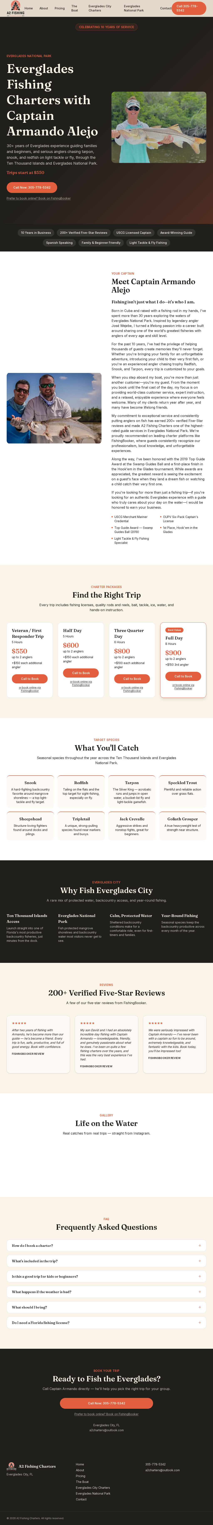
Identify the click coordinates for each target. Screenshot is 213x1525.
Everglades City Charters (100, 8)
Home (29, 8)
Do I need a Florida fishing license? (106, 1322)
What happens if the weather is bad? (106, 1291)
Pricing (60, 8)
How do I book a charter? (106, 1245)
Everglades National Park (134, 8)
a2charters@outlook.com (106, 1430)
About (44, 8)
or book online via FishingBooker (30, 689)
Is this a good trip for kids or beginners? (106, 1276)
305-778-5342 (155, 1464)
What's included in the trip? (106, 1261)
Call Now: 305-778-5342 (32, 187)
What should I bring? (106, 1307)
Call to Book (30, 679)
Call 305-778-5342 (187, 8)
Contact (166, 8)
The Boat (74, 8)
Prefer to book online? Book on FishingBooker (39, 198)
